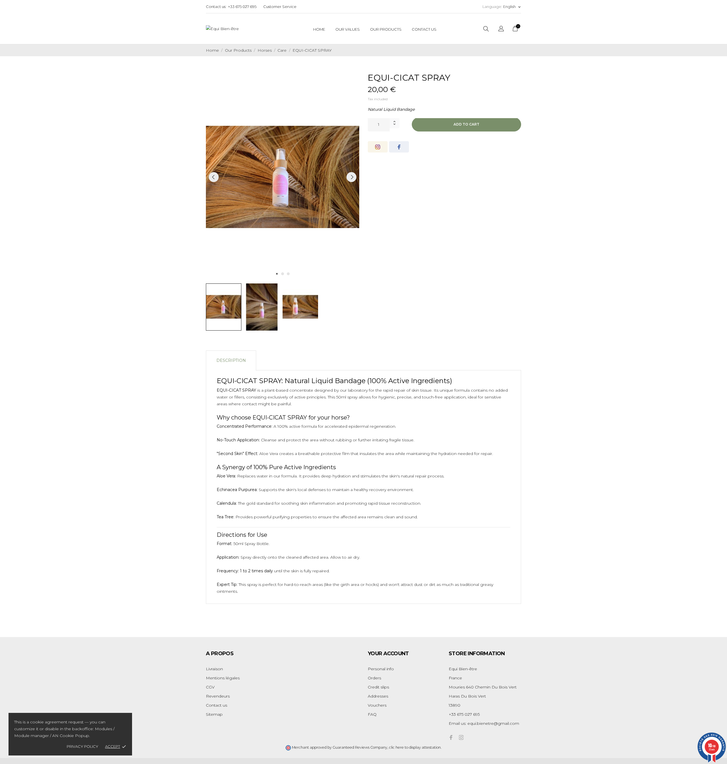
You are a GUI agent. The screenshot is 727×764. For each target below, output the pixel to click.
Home (319, 29)
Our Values (347, 29)
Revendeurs (218, 696)
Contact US (424, 29)
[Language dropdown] (501, 29)
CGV (210, 687)
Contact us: (216, 6)
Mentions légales (223, 677)
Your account (388, 653)
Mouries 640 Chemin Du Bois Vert (483, 687)
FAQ (372, 714)
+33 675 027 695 (242, 6)
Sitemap (214, 714)
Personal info (381, 668)
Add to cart (466, 124)
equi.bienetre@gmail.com (493, 723)
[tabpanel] (282, 177)
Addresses (378, 696)
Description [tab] (231, 360)
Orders (374, 677)
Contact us (216, 705)
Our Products (386, 29)
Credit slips (378, 687)
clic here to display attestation (415, 747)
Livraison (214, 668)
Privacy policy (82, 746)
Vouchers (377, 705)
